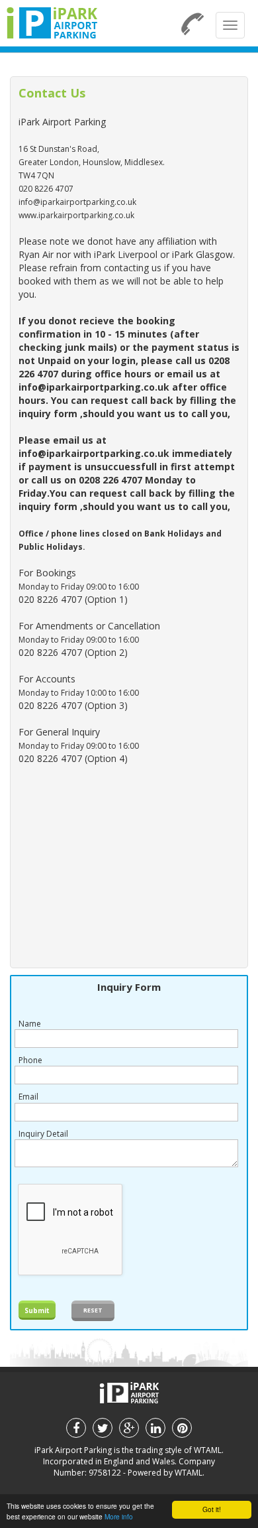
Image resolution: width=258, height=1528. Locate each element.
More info (119, 1516)
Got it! (211, 1509)
